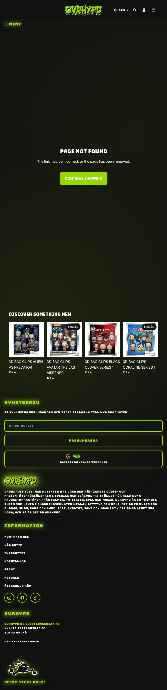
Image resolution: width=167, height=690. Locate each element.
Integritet (14, 553)
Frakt (9, 569)
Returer (11, 578)
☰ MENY (12, 24)
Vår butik (13, 545)
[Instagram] (9, 598)
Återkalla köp (17, 586)
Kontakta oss (16, 537)
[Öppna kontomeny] (144, 10)
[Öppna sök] (135, 10)
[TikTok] (35, 598)
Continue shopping (83, 178)
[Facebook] (22, 598)
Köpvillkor (15, 561)
